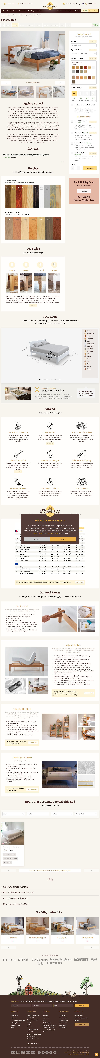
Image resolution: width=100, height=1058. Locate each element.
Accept (63, 539)
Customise (37, 539)
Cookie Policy (53, 533)
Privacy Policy (37, 533)
